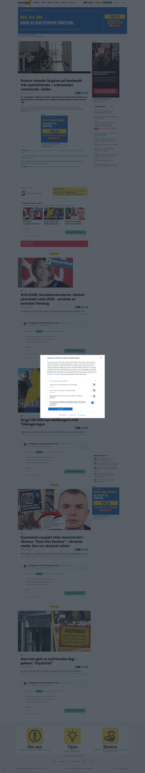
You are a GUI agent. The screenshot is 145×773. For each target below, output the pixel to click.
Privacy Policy (82, 415)
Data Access (72, 415)
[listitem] (72, 381)
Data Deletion (63, 415)
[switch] (93, 385)
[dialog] (72, 386)
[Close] (101, 358)
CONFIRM (60, 409)
